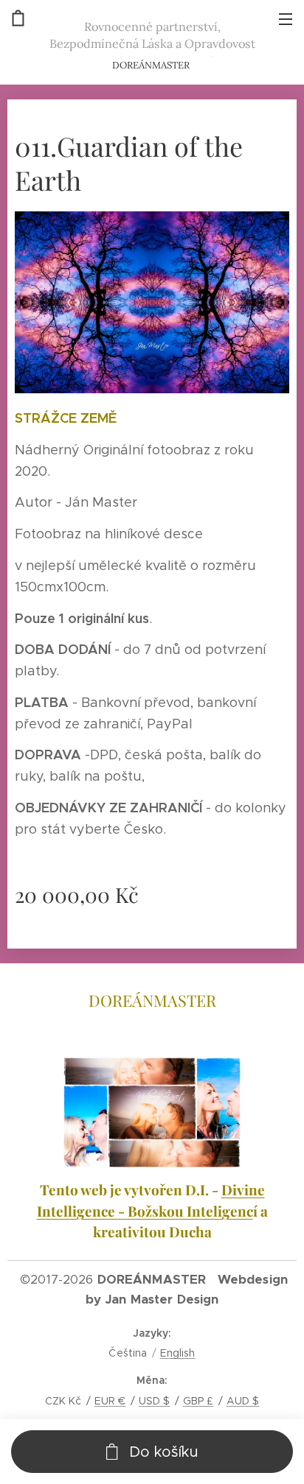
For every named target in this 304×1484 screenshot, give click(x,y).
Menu (285, 18)
